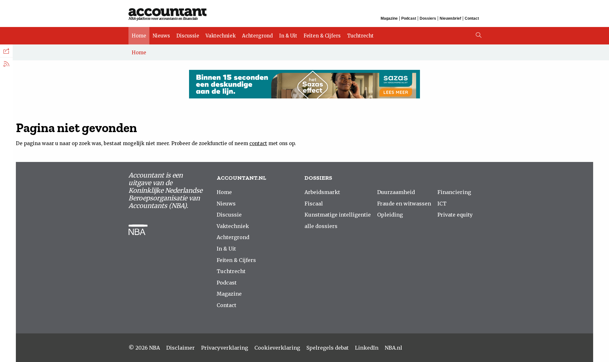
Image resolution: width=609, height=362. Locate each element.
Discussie (187, 36)
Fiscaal (313, 203)
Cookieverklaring (277, 348)
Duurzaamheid (396, 192)
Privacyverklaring (224, 348)
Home (139, 36)
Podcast (408, 18)
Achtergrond (257, 36)
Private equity (455, 214)
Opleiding (390, 214)
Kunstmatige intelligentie (337, 214)
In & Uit (288, 36)
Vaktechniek (221, 36)
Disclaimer (180, 348)
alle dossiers (320, 226)
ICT (442, 203)
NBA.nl (393, 348)
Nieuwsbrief (450, 18)
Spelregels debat (327, 348)
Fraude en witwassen (404, 203)
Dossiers (428, 18)
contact (258, 143)
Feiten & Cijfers (322, 36)
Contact (472, 18)
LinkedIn (366, 348)
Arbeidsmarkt (322, 192)
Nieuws (161, 36)
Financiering (454, 192)
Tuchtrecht (360, 36)
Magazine (389, 18)
